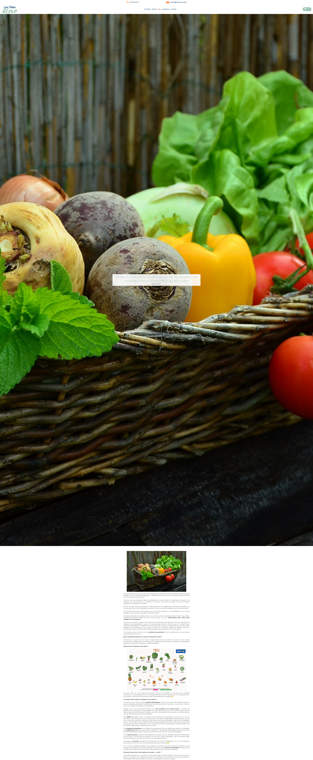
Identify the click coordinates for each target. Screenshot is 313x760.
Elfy (159, 9)
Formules (147, 9)
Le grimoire (165, 9)
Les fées (173, 9)
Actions (154, 9)
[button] (307, 9)
